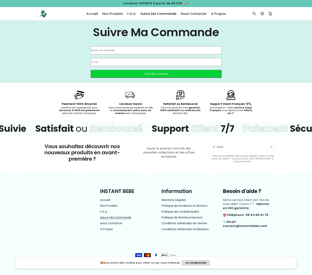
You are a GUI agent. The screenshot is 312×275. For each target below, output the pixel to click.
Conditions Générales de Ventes (184, 223)
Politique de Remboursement (182, 217)
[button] (254, 14)
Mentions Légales (173, 200)
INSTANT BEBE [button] (117, 191)
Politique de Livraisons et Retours (184, 206)
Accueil (105, 200)
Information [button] (176, 191)
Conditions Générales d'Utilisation (185, 229)
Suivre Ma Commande (156, 73)
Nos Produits (109, 206)
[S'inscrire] (271, 147)
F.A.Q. (104, 212)
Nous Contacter (111, 223)
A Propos (106, 229)
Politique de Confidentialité (180, 212)
